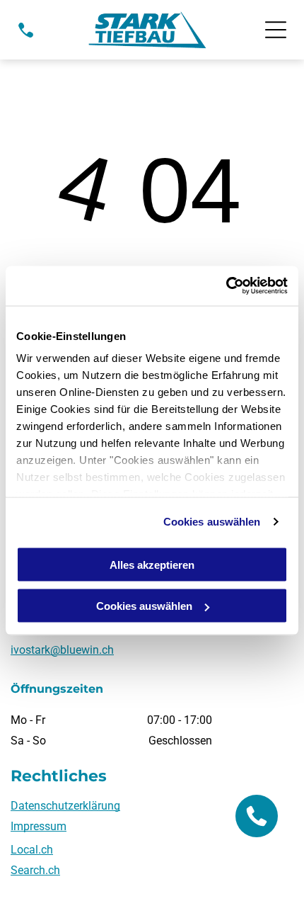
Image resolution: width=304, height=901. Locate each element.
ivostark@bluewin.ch (62, 650)
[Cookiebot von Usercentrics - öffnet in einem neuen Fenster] (226, 286)
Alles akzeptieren (152, 564)
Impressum (38, 826)
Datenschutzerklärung (65, 805)
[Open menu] (275, 29)
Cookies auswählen (212, 522)
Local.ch (32, 849)
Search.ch (35, 870)
